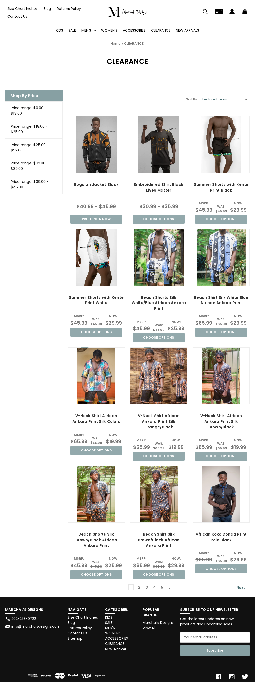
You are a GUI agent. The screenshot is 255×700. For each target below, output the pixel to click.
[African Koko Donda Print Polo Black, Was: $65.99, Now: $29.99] (221, 494)
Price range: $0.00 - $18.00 (28, 110)
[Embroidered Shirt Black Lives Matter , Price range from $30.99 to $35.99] (158, 144)
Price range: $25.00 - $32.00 (30, 147)
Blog (47, 8)
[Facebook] (218, 676)
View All (149, 627)
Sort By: (192, 99)
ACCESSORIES (134, 30)
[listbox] (225, 99)
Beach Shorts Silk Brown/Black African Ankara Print (96, 540)
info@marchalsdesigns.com (35, 626)
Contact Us (17, 16)
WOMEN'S (109, 30)
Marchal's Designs (158, 622)
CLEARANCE (160, 30)
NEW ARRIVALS (187, 30)
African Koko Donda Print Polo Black (221, 537)
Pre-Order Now (96, 219)
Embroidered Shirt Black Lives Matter (158, 187)
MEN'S (86, 30)
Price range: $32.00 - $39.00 (29, 165)
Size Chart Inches (22, 8)
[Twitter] (245, 676)
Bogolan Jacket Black (96, 184)
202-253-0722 (23, 618)
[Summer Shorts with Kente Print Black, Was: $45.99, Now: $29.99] (221, 144)
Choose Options (158, 219)
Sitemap (75, 638)
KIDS (59, 30)
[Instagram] (231, 676)
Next (241, 587)
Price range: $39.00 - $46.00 (30, 184)
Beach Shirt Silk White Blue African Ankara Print (221, 300)
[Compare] (96, 168)
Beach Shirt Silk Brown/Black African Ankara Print (159, 540)
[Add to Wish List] (108, 168)
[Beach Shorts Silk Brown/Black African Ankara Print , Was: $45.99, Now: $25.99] (96, 494)
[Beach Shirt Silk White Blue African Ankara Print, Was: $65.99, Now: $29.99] (221, 257)
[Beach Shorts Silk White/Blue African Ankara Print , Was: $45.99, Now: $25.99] (158, 257)
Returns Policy (69, 8)
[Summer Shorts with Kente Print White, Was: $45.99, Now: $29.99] (96, 257)
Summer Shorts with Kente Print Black (221, 187)
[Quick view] (84, 168)
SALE (72, 30)
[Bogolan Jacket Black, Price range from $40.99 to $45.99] (96, 144)
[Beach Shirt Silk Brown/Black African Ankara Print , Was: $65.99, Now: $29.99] (158, 494)
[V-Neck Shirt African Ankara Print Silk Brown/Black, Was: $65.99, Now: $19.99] (221, 375)
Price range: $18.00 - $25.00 (29, 129)
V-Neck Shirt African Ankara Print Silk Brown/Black (221, 421)
